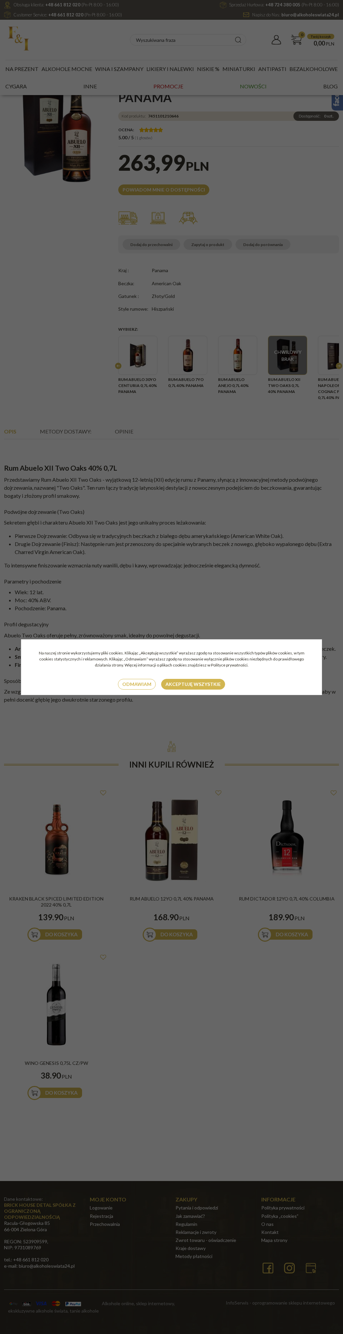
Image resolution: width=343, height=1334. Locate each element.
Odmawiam (136, 684)
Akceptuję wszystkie (193, 684)
